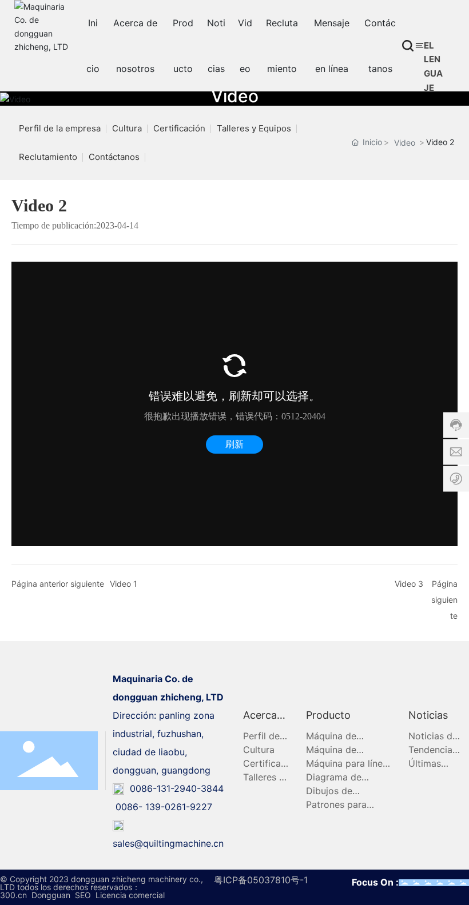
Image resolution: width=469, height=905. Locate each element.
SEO (83, 895)
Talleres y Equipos (254, 128)
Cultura (127, 128)
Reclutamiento (48, 156)
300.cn (13, 895)
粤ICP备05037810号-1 (261, 880)
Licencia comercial (130, 895)
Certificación (179, 128)
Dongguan (50, 895)
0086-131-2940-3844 (174, 788)
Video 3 (409, 583)
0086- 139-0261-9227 (164, 806)
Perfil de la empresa (60, 128)
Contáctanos (114, 156)
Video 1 (123, 583)
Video (235, 96)
